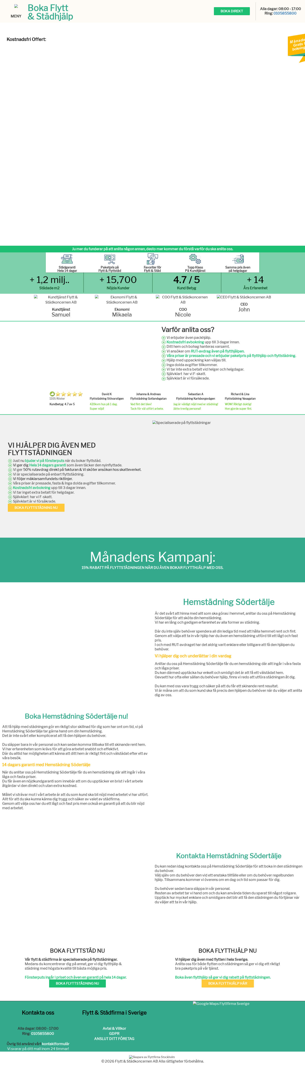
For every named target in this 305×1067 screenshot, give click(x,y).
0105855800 (285, 13)
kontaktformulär (55, 1044)
